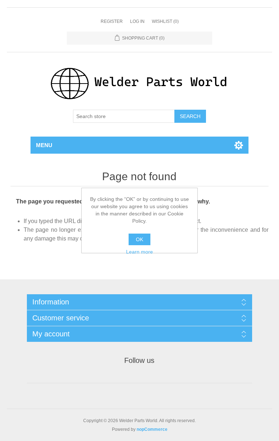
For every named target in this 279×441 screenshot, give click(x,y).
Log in (137, 21)
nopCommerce (152, 429)
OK (139, 239)
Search (190, 116)
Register (112, 21)
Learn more (139, 252)
